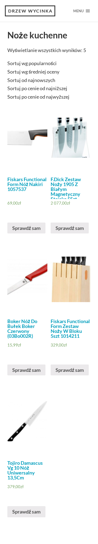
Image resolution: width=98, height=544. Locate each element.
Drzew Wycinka (30, 10)
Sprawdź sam (26, 228)
